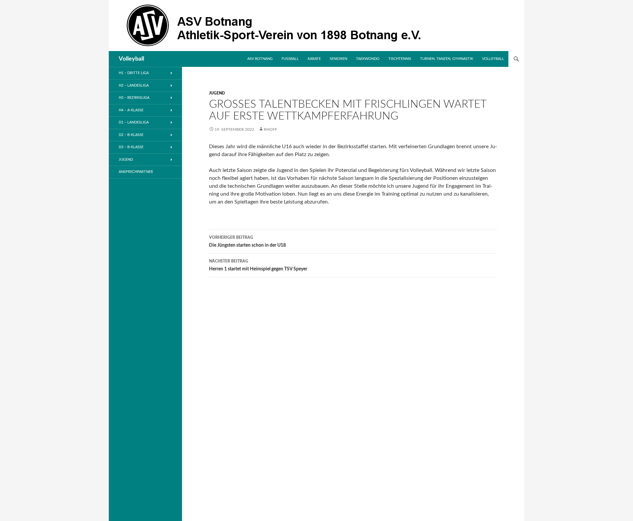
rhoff (270, 129)
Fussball (290, 59)
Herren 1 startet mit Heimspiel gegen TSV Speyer (258, 265)
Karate (314, 59)
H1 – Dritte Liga (134, 73)
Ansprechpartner (136, 172)
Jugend (217, 93)
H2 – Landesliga (134, 85)
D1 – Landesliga (134, 122)
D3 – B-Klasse (131, 147)
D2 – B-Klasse (131, 135)
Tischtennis (399, 59)
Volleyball (131, 59)
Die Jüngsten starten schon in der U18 (247, 241)
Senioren (338, 59)
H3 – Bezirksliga (134, 97)
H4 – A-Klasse (131, 110)
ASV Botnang (260, 59)
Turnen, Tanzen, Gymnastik (446, 59)
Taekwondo (367, 59)
